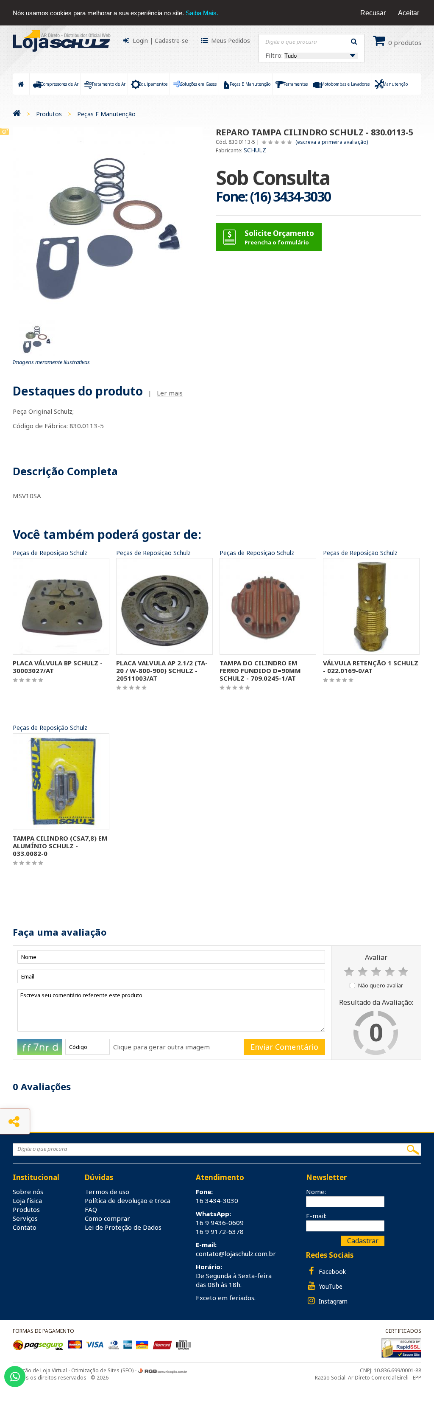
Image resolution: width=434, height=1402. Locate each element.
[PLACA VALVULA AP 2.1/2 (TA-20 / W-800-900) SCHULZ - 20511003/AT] (164, 605)
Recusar (373, 13)
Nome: (316, 1191)
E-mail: (316, 1215)
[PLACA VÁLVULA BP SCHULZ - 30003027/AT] (61, 605)
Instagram (332, 1301)
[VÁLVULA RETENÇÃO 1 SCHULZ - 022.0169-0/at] (371, 605)
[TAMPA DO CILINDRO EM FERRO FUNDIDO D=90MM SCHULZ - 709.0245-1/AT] (268, 605)
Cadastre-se (171, 40)
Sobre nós (28, 1191)
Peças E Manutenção (106, 114)
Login (140, 40)
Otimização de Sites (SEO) (102, 1370)
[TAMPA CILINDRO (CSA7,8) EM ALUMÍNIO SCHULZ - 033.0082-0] (61, 781)
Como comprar (107, 1218)
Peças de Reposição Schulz (50, 553)
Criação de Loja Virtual (40, 1370)
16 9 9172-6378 (220, 1231)
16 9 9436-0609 (220, 1222)
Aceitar (408, 13)
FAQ (91, 1209)
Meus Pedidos (230, 40)
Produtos (49, 114)
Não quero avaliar (380, 985)
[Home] (17, 114)
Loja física (27, 1200)
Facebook (331, 1271)
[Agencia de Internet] (162, 1370)
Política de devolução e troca (127, 1200)
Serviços (25, 1218)
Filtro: (274, 55)
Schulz (255, 150)
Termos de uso (107, 1191)
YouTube (329, 1286)
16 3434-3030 (217, 1200)
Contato (24, 1227)
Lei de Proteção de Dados (123, 1227)
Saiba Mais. (202, 13)
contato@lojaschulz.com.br (236, 1253)
